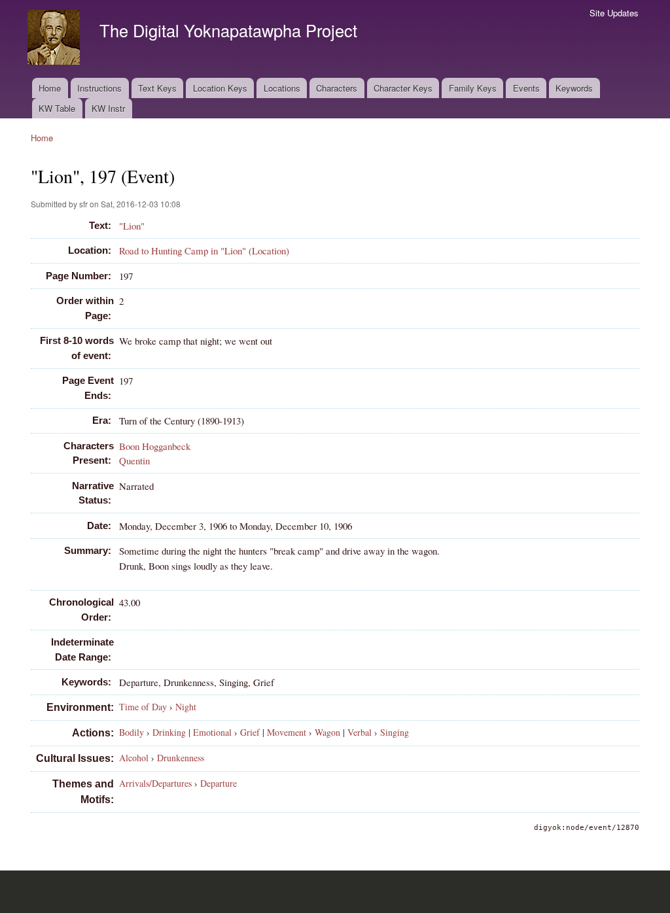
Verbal (359, 732)
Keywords (574, 88)
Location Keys (220, 88)
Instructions (99, 88)
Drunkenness (180, 757)
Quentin (134, 460)
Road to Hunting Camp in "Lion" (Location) (204, 250)
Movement (286, 732)
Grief (250, 732)
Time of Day (143, 706)
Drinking (169, 732)
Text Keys (157, 88)
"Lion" (132, 225)
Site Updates (614, 13)
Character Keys (403, 88)
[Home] (55, 39)
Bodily (131, 732)
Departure (218, 783)
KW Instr (108, 108)
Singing (394, 732)
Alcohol (134, 757)
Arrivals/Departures (155, 783)
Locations (282, 88)
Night (185, 706)
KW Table (57, 108)
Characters (336, 88)
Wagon (327, 732)
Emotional (212, 732)
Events (526, 88)
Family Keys (473, 88)
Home (50, 88)
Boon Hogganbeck (154, 446)
